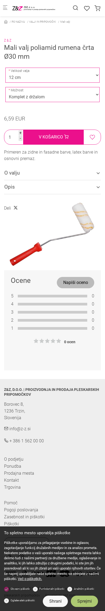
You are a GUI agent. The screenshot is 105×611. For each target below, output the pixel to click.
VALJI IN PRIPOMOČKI (42, 21)
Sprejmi (84, 601)
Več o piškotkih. (30, 579)
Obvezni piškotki (20, 588)
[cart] (97, 8)
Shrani (55, 601)
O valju (12, 173)
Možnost (17, 90)
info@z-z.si (19, 428)
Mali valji (65, 21)
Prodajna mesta (19, 473)
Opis (9, 187)
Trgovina (12, 487)
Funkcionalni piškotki (51, 588)
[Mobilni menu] (5, 8)
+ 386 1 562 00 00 (26, 440)
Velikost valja (20, 71)
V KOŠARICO (51, 137)
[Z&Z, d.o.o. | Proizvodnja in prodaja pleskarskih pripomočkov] (33, 8)
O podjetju (13, 459)
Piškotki (11, 524)
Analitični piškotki (84, 588)
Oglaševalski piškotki (22, 600)
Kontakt (11, 480)
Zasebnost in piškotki (24, 517)
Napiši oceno (75, 282)
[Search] (75, 8)
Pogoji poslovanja (21, 510)
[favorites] (87, 8)
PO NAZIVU (18, 21)
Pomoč (11, 503)
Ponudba (12, 466)
